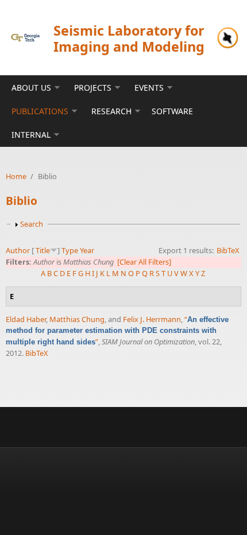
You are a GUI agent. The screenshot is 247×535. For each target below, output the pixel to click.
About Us (31, 87)
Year (87, 250)
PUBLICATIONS (39, 111)
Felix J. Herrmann (152, 319)
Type (69, 250)
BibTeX (228, 250)
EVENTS (149, 87)
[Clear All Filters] (144, 262)
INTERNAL (31, 134)
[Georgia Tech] (25, 37)
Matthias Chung (77, 319)
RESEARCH (111, 111)
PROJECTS (92, 87)
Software (172, 111)
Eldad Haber (26, 319)
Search (31, 224)
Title (43, 250)
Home (16, 176)
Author (18, 250)
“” (117, 330)
